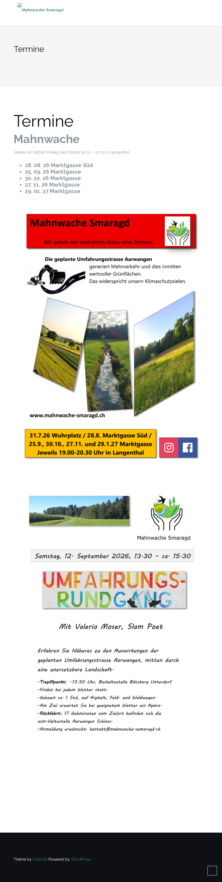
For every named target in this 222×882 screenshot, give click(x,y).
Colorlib (40, 859)
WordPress (81, 859)
